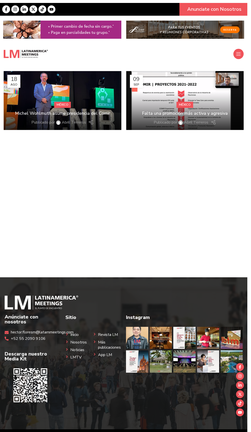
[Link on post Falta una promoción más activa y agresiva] (185, 100)
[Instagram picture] (137, 338)
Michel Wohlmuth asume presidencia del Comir (62, 113)
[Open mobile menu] (238, 54)
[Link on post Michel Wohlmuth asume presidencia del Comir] (62, 100)
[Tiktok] (42, 9)
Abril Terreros (74, 122)
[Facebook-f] (6, 9)
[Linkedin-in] (24, 9)
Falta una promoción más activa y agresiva (185, 113)
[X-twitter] (33, 9)
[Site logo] (26, 53)
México (62, 104)
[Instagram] (15, 9)
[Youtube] (51, 9)
